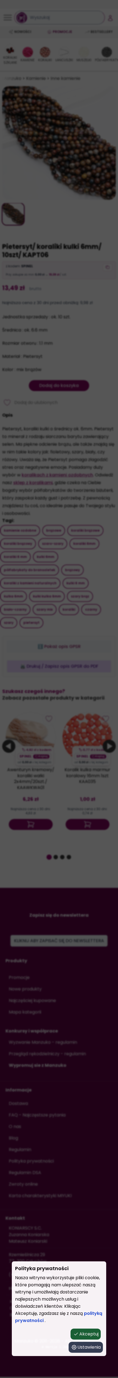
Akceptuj (89, 1334)
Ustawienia (89, 1347)
